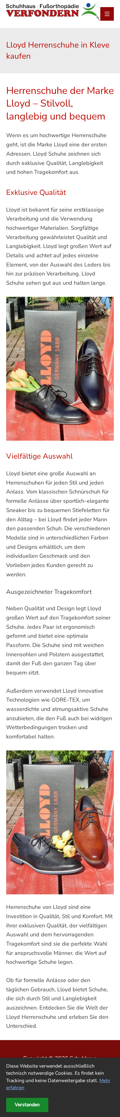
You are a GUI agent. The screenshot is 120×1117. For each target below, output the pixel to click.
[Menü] (107, 14)
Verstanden (27, 1104)
